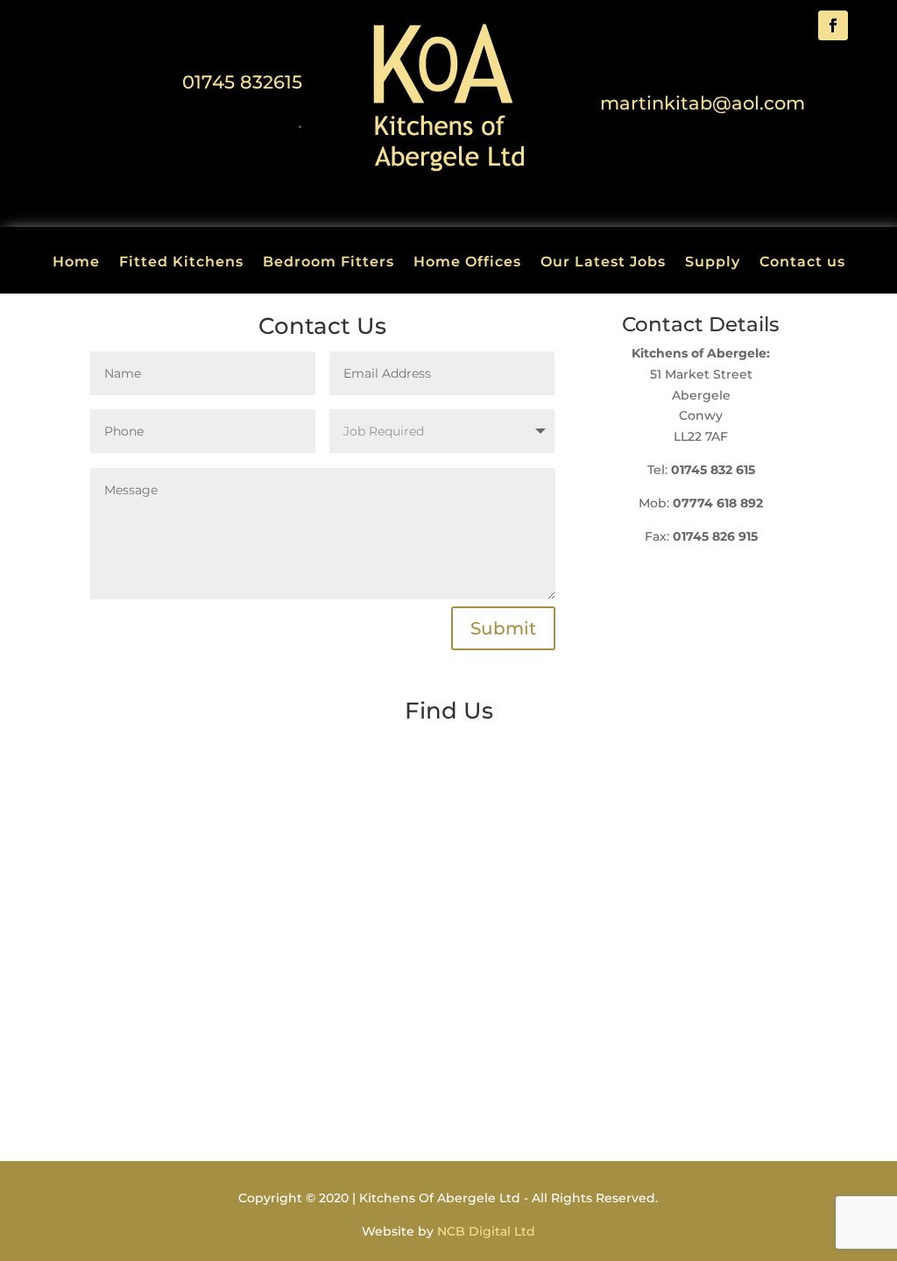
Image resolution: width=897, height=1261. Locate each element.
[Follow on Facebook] (833, 25)
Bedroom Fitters (328, 263)
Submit (503, 628)
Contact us (802, 263)
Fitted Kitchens (181, 263)
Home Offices (467, 263)
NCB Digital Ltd (486, 1231)
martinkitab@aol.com (702, 103)
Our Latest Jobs (603, 263)
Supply (712, 263)
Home (76, 263)
